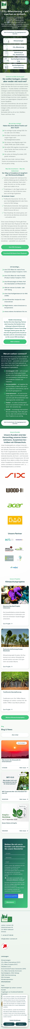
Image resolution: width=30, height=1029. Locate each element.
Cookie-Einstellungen (15, 1020)
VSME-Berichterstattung (8, 975)
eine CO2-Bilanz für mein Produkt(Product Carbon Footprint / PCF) (14, 277)
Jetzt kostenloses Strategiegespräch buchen (15, 33)
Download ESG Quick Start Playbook (15, 253)
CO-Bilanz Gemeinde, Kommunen (11, 971)
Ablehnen (21, 1024)
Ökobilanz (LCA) (6, 966)
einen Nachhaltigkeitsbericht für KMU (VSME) (16, 295)
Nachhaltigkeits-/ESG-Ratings (10, 973)
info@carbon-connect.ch (9, 939)
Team (2, 985)
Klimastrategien (6, 960)
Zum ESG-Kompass (15, 247)
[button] (27, 3)
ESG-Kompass (5, 977)
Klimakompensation (7, 979)
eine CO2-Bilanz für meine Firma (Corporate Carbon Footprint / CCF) (15, 271)
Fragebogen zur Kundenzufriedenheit (12, 992)
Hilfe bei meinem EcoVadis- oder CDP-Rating (14, 289)
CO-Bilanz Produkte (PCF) (9, 964)
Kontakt (3, 989)
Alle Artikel (15, 735)
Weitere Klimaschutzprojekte (15, 717)
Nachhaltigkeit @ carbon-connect (11, 987)
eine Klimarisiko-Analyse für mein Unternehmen (14, 301)
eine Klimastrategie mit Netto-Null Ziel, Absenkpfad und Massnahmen (15, 283)
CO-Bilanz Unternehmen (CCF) (10, 962)
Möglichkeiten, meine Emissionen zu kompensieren (15, 307)
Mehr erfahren (15, 342)
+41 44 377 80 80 (8, 935)
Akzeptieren (9, 1024)
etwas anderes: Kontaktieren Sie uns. (15, 311)
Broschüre (4, 994)
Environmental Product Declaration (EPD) (13, 968)
